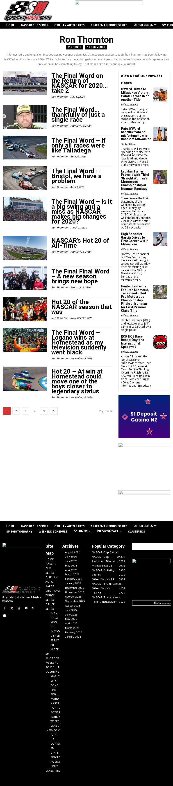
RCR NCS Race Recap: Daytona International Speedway (132, 342)
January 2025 (73, 636)
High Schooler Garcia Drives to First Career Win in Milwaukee (134, 239)
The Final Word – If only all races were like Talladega (78, 145)
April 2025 (71, 623)
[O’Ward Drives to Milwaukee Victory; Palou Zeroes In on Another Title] (160, 94)
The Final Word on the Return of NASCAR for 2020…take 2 (79, 83)
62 (44, 411)
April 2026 (71, 570)
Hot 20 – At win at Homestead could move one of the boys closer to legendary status (76, 381)
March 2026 (72, 574)
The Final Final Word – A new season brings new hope (80, 276)
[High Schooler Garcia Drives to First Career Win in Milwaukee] (160, 239)
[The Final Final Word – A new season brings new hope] (25, 278)
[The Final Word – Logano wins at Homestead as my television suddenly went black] (25, 340)
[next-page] (54, 411)
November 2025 (74, 592)
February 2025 (73, 632)
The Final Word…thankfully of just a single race (78, 114)
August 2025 (72, 605)
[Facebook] (4, 608)
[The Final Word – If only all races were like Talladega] (25, 147)
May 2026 (71, 565)
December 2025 (74, 587)
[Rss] (33, 608)
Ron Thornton (59, 96)
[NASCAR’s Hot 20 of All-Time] (25, 248)
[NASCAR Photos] (4, 615)
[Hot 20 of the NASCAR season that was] (25, 309)
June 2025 (71, 614)
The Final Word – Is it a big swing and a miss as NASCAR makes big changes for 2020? (81, 211)
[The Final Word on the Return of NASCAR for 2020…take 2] (25, 83)
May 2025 (71, 618)
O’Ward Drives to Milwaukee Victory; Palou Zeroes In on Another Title (135, 94)
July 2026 (71, 556)
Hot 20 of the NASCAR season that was (81, 307)
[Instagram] (18, 608)
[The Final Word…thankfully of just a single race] (25, 117)
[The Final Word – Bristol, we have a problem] (25, 178)
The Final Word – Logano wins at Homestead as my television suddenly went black (78, 342)
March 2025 (72, 627)
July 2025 (71, 610)
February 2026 (73, 578)
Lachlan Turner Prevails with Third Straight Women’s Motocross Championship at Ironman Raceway (135, 180)
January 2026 (73, 583)
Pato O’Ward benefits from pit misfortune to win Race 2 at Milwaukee (136, 134)
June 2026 (71, 561)
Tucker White (128, 144)
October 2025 (73, 596)
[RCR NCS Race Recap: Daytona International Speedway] (160, 342)
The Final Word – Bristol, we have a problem (76, 176)
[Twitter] (11, 608)
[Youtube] (26, 608)
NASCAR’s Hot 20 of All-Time (80, 243)
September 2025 (75, 601)
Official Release (129, 104)
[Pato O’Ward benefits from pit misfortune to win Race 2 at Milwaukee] (160, 134)
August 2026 (72, 552)
